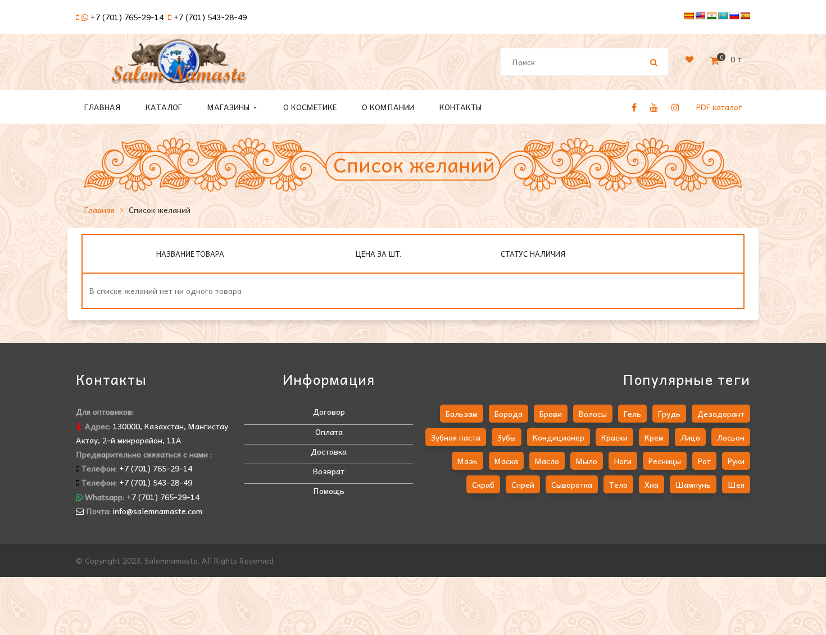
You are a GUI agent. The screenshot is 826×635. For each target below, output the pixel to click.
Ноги (623, 461)
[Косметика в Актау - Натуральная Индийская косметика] (179, 66)
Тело (618, 484)
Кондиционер (558, 437)
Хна (652, 484)
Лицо (690, 437)
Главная (99, 209)
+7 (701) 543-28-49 (210, 17)
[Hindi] (711, 15)
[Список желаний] (689, 59)
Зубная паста (455, 437)
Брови (550, 413)
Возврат (328, 471)
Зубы (506, 437)
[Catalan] (689, 15)
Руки (736, 461)
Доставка (329, 451)
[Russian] (734, 15)
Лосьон (731, 437)
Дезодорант (721, 413)
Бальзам (462, 413)
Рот (704, 461)
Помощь (328, 490)
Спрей (522, 484)
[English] (700, 15)
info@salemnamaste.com (157, 511)
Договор (329, 411)
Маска (506, 461)
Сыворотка (571, 484)
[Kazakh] (723, 15)
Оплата (329, 431)
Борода (508, 413)
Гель (632, 413)
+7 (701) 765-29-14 (127, 17)
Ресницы (664, 461)
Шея (736, 484)
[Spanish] (745, 15)
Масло (547, 461)
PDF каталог (719, 107)
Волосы (593, 413)
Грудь (669, 413)
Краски (614, 437)
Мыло (586, 461)
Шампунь (693, 484)
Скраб (483, 484)
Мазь (467, 461)
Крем (654, 437)
